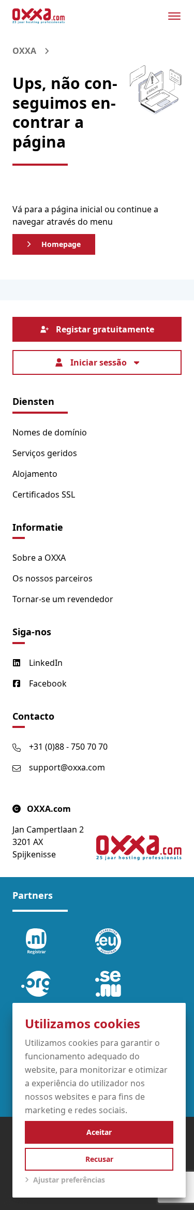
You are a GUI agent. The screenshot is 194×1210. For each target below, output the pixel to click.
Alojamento (34, 473)
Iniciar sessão (98, 362)
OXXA (24, 50)
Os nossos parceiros (52, 578)
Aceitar (99, 1132)
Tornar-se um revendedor (62, 599)
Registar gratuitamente (105, 329)
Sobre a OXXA (39, 557)
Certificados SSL (43, 494)
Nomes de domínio (49, 432)
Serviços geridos (44, 453)
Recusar (99, 1159)
